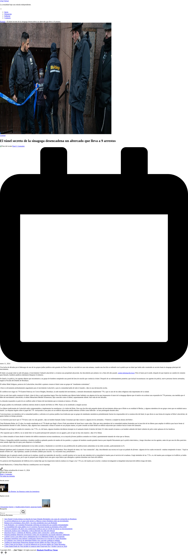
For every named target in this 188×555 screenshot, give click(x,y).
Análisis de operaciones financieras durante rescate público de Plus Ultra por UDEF (33, 542)
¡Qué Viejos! (4, 1)
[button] (7, 476)
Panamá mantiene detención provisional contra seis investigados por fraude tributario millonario (37, 535)
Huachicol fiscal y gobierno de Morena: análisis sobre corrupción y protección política (33, 533)
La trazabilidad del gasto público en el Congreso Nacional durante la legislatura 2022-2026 (35, 527)
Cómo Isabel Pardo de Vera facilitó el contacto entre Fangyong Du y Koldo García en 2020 (35, 546)
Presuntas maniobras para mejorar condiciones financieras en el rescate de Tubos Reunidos (35, 538)
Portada (2, 22)
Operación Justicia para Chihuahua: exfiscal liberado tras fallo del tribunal (29, 531)
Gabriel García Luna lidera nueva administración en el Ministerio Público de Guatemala (34, 536)
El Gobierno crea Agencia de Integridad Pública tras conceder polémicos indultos (32, 540)
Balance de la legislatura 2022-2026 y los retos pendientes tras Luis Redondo (30, 523)
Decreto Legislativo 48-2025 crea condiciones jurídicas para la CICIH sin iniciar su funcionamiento (38, 529)
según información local (126, 373)
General (2, 135)
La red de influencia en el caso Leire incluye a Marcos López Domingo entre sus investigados (36, 521)
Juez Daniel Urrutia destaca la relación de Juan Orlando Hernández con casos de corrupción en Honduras (40, 519)
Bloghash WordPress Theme (47, 550)
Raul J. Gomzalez (6, 474)
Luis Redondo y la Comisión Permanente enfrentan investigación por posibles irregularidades (36, 525)
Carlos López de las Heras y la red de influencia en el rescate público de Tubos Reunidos (34, 544)
